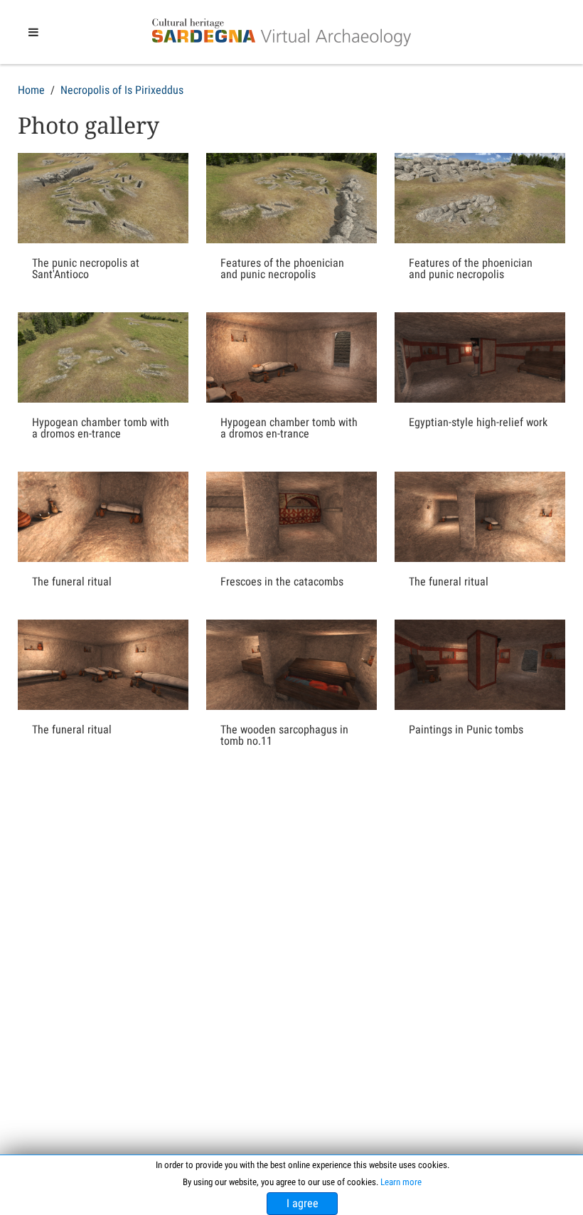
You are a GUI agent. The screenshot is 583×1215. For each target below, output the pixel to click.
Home (31, 90)
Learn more (401, 1182)
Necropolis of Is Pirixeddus (121, 90)
